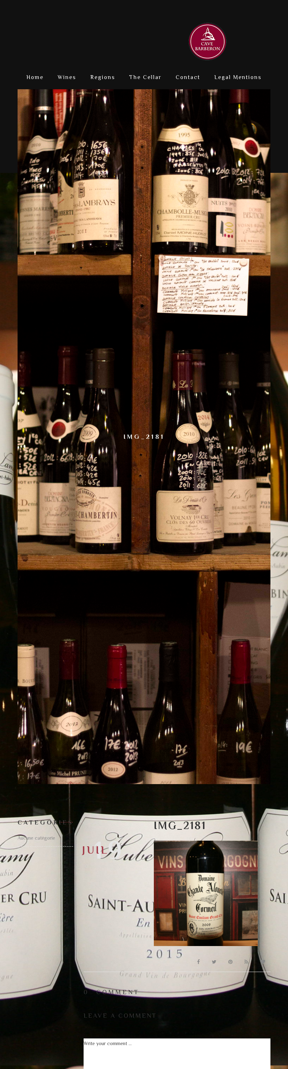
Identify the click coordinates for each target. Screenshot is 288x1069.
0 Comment (111, 992)
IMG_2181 (180, 826)
